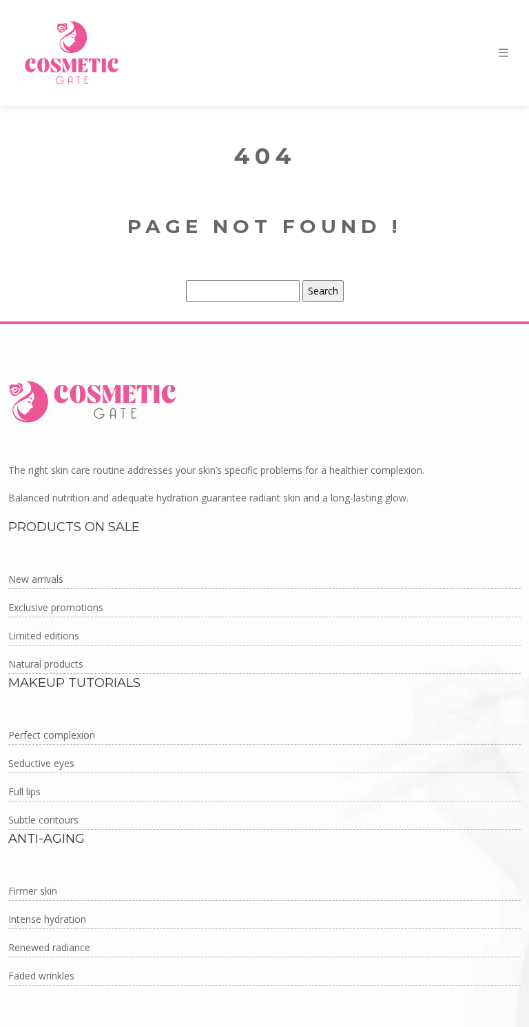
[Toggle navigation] (503, 53)
